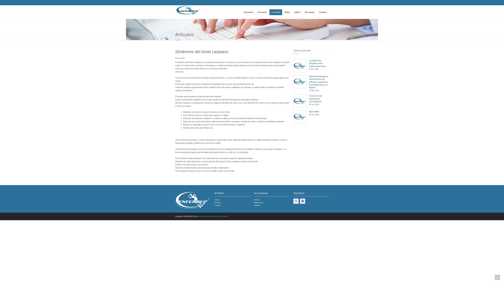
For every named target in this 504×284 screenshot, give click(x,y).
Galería (297, 12)
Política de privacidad (206, 216)
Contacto (323, 12)
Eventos (217, 203)
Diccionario (309, 12)
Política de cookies (221, 216)
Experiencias (258, 203)
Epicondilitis (314, 111)
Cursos (217, 200)
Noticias (257, 200)
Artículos (257, 205)
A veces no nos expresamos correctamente (315, 99)
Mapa (287, 12)
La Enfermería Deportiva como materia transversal (317, 63)
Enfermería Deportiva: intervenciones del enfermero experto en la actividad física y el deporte (318, 82)
